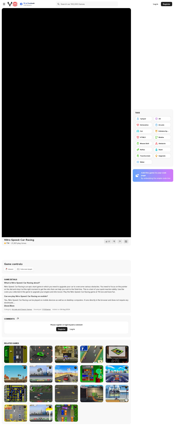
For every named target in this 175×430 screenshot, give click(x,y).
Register (166, 4)
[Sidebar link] (4, 4)
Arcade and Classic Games (22, 309)
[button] (9, 305)
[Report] (119, 241)
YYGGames (46, 309)
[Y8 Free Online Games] (12, 4)
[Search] (58, 4)
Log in (155, 4)
